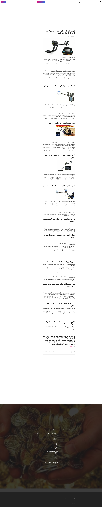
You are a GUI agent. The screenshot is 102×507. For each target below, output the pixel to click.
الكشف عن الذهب (69, 346)
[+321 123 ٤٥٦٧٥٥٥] (40, 433)
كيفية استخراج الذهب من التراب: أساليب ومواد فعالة (51, 462)
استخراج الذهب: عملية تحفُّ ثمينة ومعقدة (52, 444)
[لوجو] (100, 2)
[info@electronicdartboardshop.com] (40, 432)
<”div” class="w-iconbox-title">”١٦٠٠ (34, 435)
